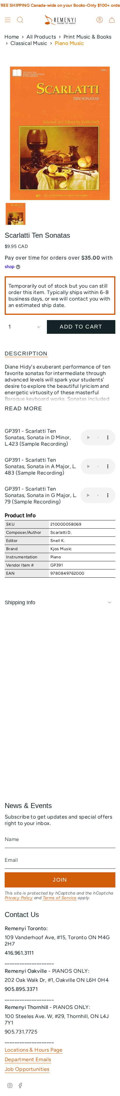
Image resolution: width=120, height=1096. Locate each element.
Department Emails (28, 1059)
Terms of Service (60, 897)
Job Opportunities (27, 1069)
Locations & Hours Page (34, 1050)
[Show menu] (7, 20)
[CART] (112, 20)
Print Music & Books (87, 37)
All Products (41, 37)
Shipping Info (20, 602)
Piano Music (69, 43)
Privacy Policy (19, 897)
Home (11, 37)
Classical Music (28, 43)
